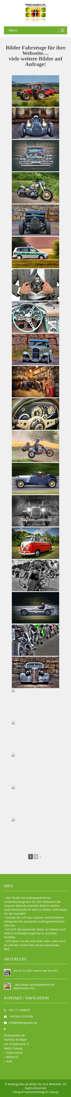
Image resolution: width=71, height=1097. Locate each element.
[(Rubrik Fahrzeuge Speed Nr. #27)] (35, 769)
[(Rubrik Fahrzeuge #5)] (35, 123)
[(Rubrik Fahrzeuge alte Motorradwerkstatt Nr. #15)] (35, 381)
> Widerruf (11, 1057)
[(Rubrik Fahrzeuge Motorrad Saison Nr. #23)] (35, 640)
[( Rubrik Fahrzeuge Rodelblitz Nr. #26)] (35, 737)
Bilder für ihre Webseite (45, 1084)
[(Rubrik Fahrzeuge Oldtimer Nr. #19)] (35, 511)
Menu (13, 30)
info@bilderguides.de (23, 1023)
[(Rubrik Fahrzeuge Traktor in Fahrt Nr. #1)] (35, 91)
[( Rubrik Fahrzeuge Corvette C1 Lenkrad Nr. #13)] (35, 317)
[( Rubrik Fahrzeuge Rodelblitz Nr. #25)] (35, 704)
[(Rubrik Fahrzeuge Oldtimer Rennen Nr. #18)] (35, 478)
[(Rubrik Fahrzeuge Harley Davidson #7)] (35, 188)
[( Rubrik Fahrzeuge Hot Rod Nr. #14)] (35, 349)
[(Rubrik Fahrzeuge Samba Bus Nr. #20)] (35, 543)
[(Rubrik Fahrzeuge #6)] (35, 155)
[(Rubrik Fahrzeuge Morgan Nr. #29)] (35, 834)
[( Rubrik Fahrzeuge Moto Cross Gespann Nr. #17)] (35, 446)
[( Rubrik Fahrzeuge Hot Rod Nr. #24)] (35, 672)
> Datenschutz (13, 1052)
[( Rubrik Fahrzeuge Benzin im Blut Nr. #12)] (35, 285)
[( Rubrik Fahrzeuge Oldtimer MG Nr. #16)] (35, 414)
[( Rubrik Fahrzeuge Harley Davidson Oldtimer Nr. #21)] (35, 575)
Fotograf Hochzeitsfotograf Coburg (35, 1092)
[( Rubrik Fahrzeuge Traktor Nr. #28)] (35, 801)
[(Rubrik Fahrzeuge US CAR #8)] (35, 220)
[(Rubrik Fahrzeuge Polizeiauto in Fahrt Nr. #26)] (35, 252)
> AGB (8, 1061)
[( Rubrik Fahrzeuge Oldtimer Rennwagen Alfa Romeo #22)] (35, 608)
